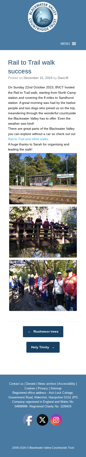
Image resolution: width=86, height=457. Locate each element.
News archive (47, 383)
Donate (31, 383)
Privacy (43, 388)
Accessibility (66, 383)
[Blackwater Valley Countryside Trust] (43, 17)
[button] (65, 43)
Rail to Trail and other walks (28, 139)
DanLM (63, 78)
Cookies (30, 388)
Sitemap (55, 388)
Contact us (16, 383)
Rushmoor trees (43, 331)
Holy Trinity (43, 347)
